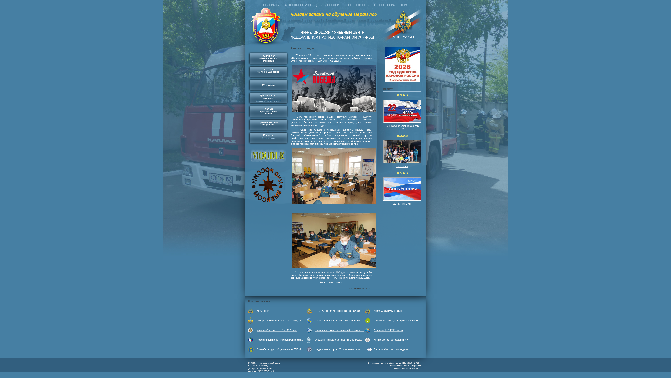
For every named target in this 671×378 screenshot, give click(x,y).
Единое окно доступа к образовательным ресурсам (401, 320)
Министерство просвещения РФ (391, 339)
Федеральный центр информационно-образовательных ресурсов (291, 339)
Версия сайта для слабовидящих (391, 349)
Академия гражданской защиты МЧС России (339, 339)
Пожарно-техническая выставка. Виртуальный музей (285, 320)
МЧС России (263, 311)
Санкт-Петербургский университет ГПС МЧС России (284, 349)
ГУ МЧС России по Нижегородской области (338, 311)
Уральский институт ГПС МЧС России (277, 330)
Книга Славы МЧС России (388, 311)
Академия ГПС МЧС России (388, 330)
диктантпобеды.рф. (359, 277)
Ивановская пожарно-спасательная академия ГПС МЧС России (349, 320)
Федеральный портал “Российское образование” (340, 349)
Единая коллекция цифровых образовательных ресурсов (345, 330)
